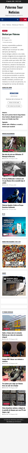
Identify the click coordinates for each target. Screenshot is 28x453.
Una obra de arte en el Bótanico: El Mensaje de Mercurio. (12, 155)
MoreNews (10, 421)
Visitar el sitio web (14, 102)
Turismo (11, 150)
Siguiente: (12, 124)
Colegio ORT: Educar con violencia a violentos (13, 360)
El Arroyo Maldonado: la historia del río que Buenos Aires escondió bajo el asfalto (13, 181)
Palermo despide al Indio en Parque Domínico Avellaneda (12, 206)
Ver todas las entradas (14, 106)
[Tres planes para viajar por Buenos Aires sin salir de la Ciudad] (14, 373)
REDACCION (7, 38)
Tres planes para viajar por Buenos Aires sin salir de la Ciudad (12, 384)
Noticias (5, 30)
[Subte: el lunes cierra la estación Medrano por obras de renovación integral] (14, 323)
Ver (25, 19)
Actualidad (6, 328)
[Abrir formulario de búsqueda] (17, 19)
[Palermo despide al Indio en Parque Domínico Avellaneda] (14, 195)
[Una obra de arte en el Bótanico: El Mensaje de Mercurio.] (14, 144)
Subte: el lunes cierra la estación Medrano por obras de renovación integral (12, 335)
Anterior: (13, 116)
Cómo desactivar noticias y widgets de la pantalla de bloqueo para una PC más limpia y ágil (14, 410)
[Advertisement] (14, 437)
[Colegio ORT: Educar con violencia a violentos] (14, 349)
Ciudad (5, 379)
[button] (2, 19)
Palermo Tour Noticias (14, 10)
